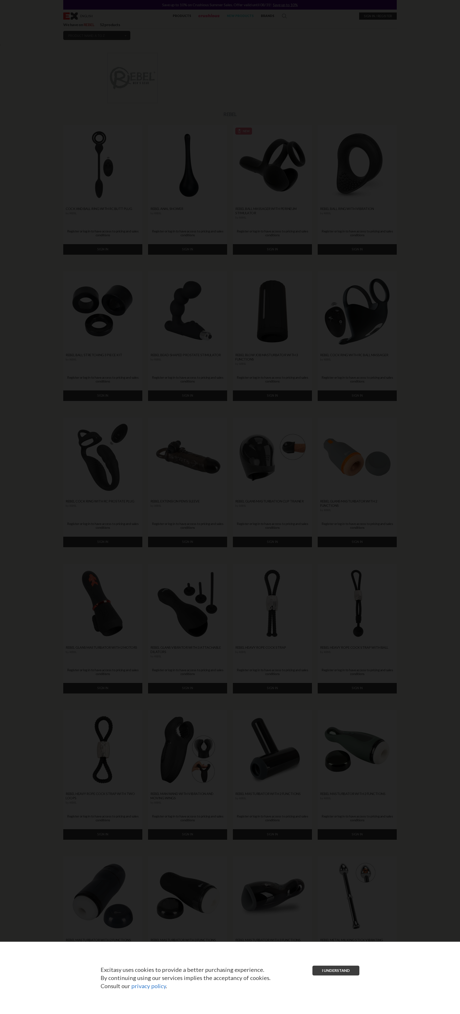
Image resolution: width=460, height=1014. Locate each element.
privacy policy (148, 985)
